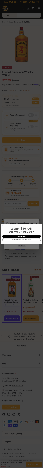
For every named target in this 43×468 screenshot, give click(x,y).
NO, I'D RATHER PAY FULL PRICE (21, 240)
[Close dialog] (2, 224)
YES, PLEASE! (21, 236)
